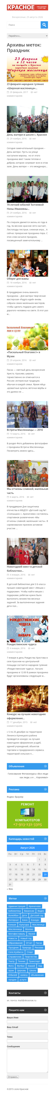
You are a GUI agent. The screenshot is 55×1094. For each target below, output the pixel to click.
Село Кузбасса (15, 952)
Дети (24, 915)
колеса (24, 975)
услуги (23, 979)
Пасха (39, 942)
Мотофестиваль (16, 933)
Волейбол (13, 915)
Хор (40, 965)
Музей (31, 933)
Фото (11, 965)
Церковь (21, 970)
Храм (11, 970)
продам (12, 979)
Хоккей (31, 965)
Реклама (39, 947)
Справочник (14, 956)
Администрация (16, 906)
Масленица (38, 924)
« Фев (10, 888)
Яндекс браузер (15, 796)
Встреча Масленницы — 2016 (25, 430)
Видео (41, 910)
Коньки (12, 924)
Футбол (20, 965)
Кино (25, 920)
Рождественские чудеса (21, 644)
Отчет (29, 942)
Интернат (13, 920)
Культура (24, 924)
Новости (12, 938)
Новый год (25, 938)
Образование (15, 942)
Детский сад (36, 915)
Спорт (30, 952)
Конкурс (35, 920)
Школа (32, 970)
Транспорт (34, 961)
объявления (37, 975)
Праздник (13, 947)
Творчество (31, 956)
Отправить (13, 1077)
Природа (26, 947)
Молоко (29, 929)
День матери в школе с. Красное (27, 134)
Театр (11, 961)
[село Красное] (27, 7)
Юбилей (12, 975)
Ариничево (35, 906)
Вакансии (29, 910)
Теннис (22, 961)
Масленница (15, 929)
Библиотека (14, 910)
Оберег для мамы (18, 278)
